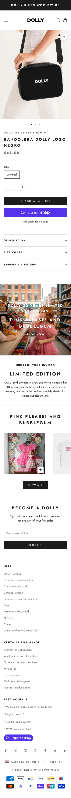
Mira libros (10, 669)
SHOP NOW (35, 334)
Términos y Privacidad (16, 611)
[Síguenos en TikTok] (45, 751)
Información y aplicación (18, 650)
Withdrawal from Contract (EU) (21, 630)
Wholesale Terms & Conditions (21, 656)
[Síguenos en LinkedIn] (55, 751)
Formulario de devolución (18, 580)
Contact (8, 624)
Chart (17, 252)
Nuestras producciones (17, 687)
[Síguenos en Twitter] (15, 751)
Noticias (8, 618)
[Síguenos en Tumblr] (65, 751)
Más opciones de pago (35, 221)
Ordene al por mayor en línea (20, 662)
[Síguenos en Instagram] (25, 751)
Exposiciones (11, 675)
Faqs (6, 605)
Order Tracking (12, 574)
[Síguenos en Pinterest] (35, 751)
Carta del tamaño (13, 593)
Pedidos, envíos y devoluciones (21, 599)
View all (35, 485)
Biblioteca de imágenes (17, 681)
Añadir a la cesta (35, 201)
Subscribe (35, 545)
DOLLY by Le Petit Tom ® (25, 132)
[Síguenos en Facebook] (6, 751)
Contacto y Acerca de (16, 586)
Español (56, 762)
